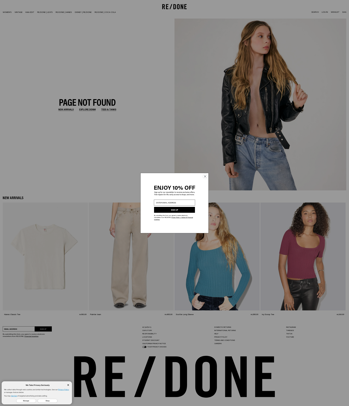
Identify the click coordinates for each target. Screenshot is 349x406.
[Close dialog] (205, 176)
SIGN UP (174, 210)
